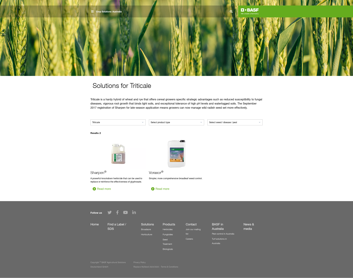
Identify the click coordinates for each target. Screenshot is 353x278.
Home (94, 224)
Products (169, 224)
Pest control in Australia (223, 233)
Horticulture (146, 234)
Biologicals (168, 249)
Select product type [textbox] (160, 122)
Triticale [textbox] (96, 122)
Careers (189, 239)
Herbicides (168, 229)
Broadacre (146, 229)
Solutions (147, 224)
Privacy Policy (139, 262)
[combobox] (118, 122)
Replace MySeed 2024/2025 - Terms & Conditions (155, 267)
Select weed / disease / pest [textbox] (223, 122)
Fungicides (168, 234)
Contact (191, 224)
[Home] (250, 11)
